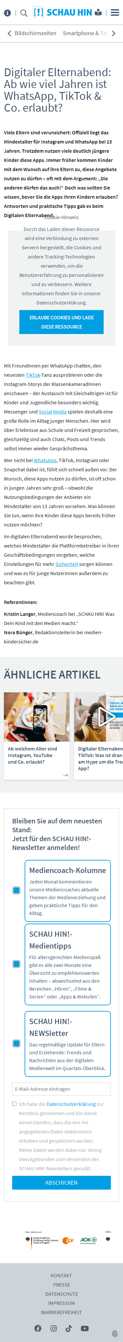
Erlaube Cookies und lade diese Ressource (62, 322)
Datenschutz (61, 1294)
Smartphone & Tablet (89, 33)
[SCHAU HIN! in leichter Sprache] (98, 13)
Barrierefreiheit (61, 1312)
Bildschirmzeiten (35, 33)
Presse (61, 1285)
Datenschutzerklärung (71, 1104)
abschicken (61, 1183)
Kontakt (61, 1275)
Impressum (61, 1303)
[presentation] (9, 33)
